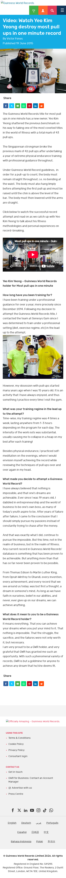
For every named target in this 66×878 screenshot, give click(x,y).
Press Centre (15, 794)
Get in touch (15, 772)
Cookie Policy (16, 744)
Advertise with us (22, 788)
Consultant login (17, 756)
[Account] (43, 10)
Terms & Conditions (19, 738)
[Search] (52, 10)
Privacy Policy (16, 750)
